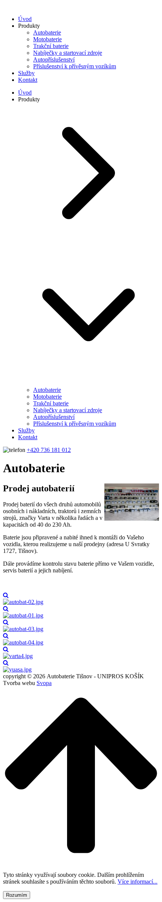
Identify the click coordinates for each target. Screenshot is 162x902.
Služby (26, 73)
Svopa (44, 683)
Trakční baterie (51, 46)
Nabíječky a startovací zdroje (67, 53)
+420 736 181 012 (49, 450)
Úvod (25, 19)
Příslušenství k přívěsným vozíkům (74, 66)
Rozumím (16, 895)
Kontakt (27, 80)
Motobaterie (47, 39)
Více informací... (137, 881)
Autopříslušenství (54, 59)
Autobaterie (47, 32)
